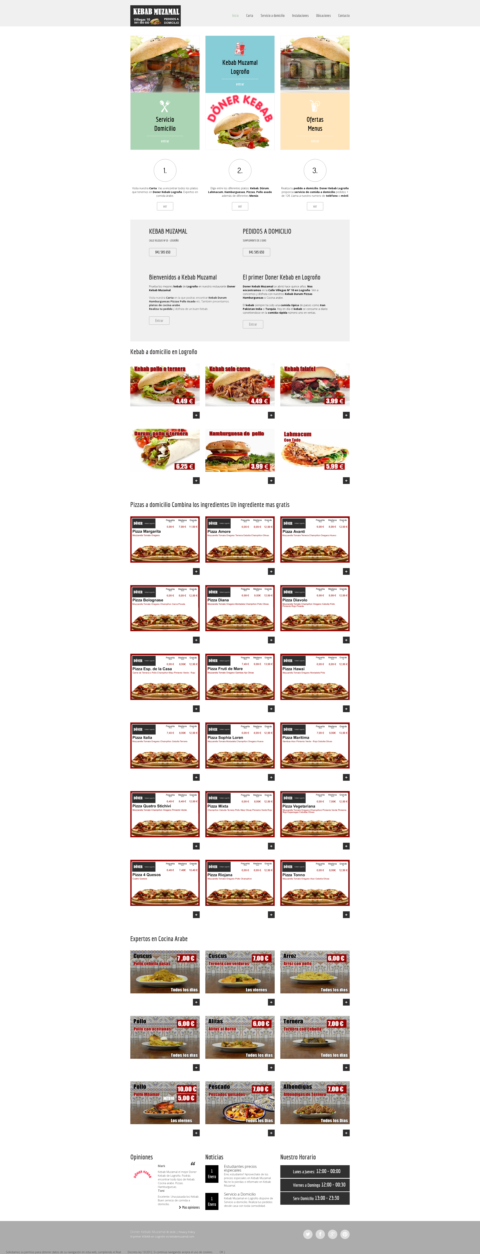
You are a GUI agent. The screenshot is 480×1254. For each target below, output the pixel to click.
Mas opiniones (191, 1207)
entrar (165, 141)
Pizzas (250, 192)
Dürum (264, 188)
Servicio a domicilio (273, 15)
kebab (177, 286)
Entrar (159, 320)
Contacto (344, 15)
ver (165, 206)
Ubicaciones (323, 15)
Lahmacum (215, 192)
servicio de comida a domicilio (314, 192)
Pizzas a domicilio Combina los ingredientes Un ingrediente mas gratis (210, 504)
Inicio (235, 15)
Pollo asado (264, 192)
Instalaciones (300, 15)
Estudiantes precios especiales (240, 1168)
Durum (222, 297)
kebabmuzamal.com (182, 1236)
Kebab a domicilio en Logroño (163, 351)
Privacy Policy (186, 1232)
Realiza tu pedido (160, 309)
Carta (249, 15)
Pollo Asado (188, 301)
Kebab (166, 192)
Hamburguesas (234, 192)
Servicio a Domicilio (240, 1194)
